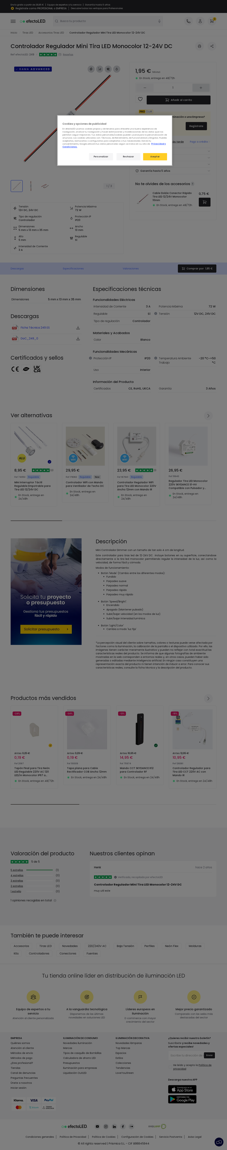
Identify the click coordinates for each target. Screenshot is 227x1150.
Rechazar (128, 156)
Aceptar (155, 156)
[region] (114, 140)
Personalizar (101, 156)
